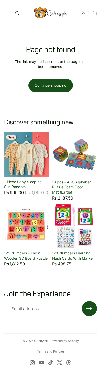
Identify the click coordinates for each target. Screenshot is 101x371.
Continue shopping (51, 85)
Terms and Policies (50, 351)
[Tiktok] (50, 363)
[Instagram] (32, 363)
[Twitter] (59, 363)
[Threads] (69, 363)
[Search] (17, 13)
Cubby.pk (41, 341)
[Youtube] (41, 363)
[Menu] (6, 13)
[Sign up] (89, 308)
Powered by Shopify (64, 341)
